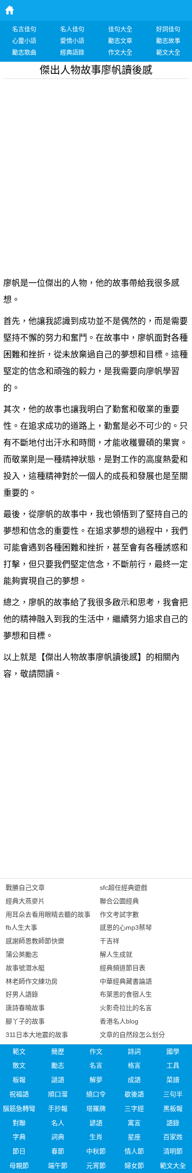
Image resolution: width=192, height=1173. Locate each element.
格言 (134, 1065)
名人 (57, 1123)
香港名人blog (119, 1021)
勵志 (57, 1065)
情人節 (134, 1151)
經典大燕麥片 (25, 901)
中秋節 (96, 1151)
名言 (96, 1065)
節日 (19, 1151)
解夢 (96, 1079)
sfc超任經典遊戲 (123, 887)
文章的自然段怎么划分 (132, 1034)
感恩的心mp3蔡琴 (126, 927)
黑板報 (173, 1108)
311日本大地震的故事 (37, 1034)
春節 (57, 1151)
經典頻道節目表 (122, 968)
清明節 (173, 1151)
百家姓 (173, 1137)
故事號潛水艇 (25, 968)
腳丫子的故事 (25, 1021)
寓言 (134, 1123)
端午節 (58, 1165)
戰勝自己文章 (25, 887)
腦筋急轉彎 (19, 1108)
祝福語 (19, 1094)
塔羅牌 (96, 1108)
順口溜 (58, 1094)
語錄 (172, 1123)
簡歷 (57, 1051)
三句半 (173, 1094)
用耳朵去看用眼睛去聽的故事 (48, 914)
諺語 (96, 1123)
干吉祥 (109, 941)
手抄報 (58, 1108)
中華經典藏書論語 (126, 981)
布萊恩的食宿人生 (126, 994)
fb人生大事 (21, 927)
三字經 (134, 1108)
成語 (134, 1079)
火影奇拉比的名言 (126, 1007)
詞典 (57, 1137)
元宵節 (96, 1165)
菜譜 (172, 1079)
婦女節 (134, 1165)
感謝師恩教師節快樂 (35, 941)
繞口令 (96, 1094)
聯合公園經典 (119, 901)
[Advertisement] (96, 174)
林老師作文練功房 (32, 981)
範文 (19, 1051)
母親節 (19, 1165)
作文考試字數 (119, 914)
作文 (96, 1051)
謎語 (57, 1079)
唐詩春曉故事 (25, 1007)
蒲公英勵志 (22, 954)
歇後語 (134, 1094)
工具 (172, 1065)
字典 (19, 1137)
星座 (134, 1137)
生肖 (96, 1137)
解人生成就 (116, 954)
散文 (19, 1065)
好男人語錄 (22, 994)
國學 (172, 1051)
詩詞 (134, 1051)
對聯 (19, 1123)
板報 (19, 1079)
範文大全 (173, 1165)
